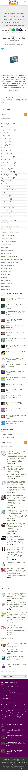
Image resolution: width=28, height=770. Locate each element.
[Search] (25, 2)
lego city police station (19, 99)
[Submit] (25, 114)
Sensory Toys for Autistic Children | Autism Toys (15, 326)
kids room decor (5, 199)
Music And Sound (6, 211)
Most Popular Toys (6, 208)
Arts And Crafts (5, 126)
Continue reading (14, 90)
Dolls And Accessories (7, 166)
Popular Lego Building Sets (8, 226)
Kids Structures (5, 202)
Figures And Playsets (7, 178)
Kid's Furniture (5, 193)
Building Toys (5, 145)
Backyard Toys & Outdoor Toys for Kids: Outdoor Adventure (15, 422)
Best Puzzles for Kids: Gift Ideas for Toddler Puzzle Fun (15, 396)
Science (3, 247)
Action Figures (13, 7)
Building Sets (5, 142)
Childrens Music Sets (7, 157)
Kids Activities (5, 196)
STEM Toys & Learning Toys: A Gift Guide (15, 352)
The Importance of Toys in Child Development (14, 305)
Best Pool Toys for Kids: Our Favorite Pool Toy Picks (16, 378)
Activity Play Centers (7, 124)
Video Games (5, 286)
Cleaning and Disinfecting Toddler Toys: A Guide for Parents (15, 299)
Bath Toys (4, 132)
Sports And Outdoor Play (8, 256)
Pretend (11, 22)
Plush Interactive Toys (7, 220)
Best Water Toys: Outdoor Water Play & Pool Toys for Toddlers (16, 339)
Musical (5, 19)
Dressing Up (12, 13)
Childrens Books (5, 154)
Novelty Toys (4, 214)
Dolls (5, 13)
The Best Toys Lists (6, 265)
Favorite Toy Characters (7, 175)
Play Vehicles (5, 217)
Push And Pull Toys (6, 235)
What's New (14, 36)
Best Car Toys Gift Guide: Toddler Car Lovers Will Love (16, 416)
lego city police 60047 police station (9, 97)
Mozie (22, 44)
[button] (2, 3)
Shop (6, 7)
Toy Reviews (4, 271)
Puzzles (23, 22)
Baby (24, 7)
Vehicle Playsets (5, 283)
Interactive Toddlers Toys (8, 190)
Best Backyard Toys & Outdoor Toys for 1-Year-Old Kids (16, 346)
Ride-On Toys (5, 244)
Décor (16, 16)
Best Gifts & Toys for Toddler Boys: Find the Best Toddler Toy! (15, 333)
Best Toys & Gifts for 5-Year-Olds (15, 384)
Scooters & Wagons (6, 250)
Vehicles (22, 19)
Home (2, 7)
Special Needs (5, 253)
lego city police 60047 (21, 96)
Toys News (4, 274)
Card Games (4, 147)
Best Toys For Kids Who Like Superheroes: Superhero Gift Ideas (15, 403)
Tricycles (3, 277)
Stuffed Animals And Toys (8, 262)
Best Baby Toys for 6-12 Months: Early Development (16, 409)
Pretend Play (4, 229)
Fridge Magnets (5, 181)
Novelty (10, 19)
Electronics (20, 13)
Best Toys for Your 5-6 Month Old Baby (15, 390)
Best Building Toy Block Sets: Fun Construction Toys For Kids (15, 359)
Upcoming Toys (5, 280)
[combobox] (14, 434)
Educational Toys (6, 169)
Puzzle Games (5, 238)
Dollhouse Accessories (7, 163)
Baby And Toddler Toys (7, 130)
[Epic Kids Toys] (13, 2)
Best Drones (4, 136)
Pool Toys (4, 223)
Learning (21, 16)
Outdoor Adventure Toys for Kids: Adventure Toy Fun (15, 372)
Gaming (3, 184)
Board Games (5, 139)
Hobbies (10, 16)
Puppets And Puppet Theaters (9, 232)
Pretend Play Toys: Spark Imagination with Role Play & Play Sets (16, 320)
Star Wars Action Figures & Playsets (11, 259)
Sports (6, 25)
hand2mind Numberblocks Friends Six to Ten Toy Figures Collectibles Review (15, 313)
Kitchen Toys (4, 205)
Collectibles (4, 160)
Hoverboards (4, 187)
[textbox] (13, 434)
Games (5, 16)
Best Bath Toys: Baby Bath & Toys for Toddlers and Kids (16, 365)
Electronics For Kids (6, 172)
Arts (20, 7)
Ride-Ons (6, 10)
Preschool (5, 22)
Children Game (5, 151)
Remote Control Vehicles (8, 241)
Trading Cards (20, 10)
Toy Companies (5, 268)
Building (12, 10)
